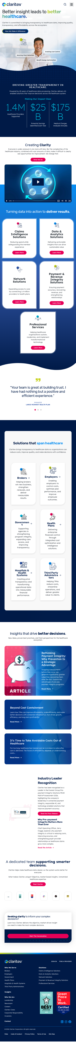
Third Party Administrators (51, 575)
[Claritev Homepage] (12, 4)
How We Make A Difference (15, 31)
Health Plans (51, 524)
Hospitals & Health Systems (22, 572)
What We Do (38, 160)
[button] (35, 410)
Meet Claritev (38, 884)
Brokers (22, 478)
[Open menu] (71, 4)
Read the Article (45, 848)
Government (22, 523)
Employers (51, 477)
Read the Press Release (49, 813)
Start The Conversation (38, 936)
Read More (46, 689)
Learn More (19, 253)
